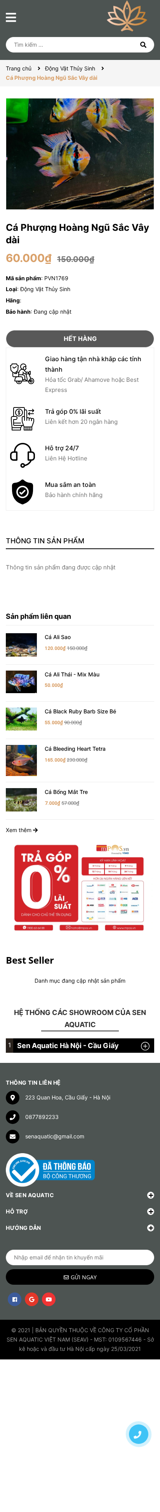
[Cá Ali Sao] (21, 644)
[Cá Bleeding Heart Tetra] (21, 760)
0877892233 (42, 1116)
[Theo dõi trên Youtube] (49, 1299)
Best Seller (30, 960)
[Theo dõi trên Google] (31, 1299)
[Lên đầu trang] (138, 1407)
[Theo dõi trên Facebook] (14, 1299)
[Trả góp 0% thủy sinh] (80, 887)
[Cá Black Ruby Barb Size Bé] (21, 718)
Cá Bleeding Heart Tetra (75, 748)
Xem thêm (19, 830)
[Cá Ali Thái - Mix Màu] (21, 681)
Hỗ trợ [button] (17, 1211)
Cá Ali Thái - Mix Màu (72, 674)
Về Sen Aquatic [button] (30, 1195)
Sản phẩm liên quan (38, 616)
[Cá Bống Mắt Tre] (21, 799)
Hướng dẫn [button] (23, 1227)
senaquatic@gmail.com (54, 1136)
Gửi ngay (84, 1277)
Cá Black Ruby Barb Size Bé (80, 711)
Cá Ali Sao (58, 637)
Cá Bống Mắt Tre (66, 791)
